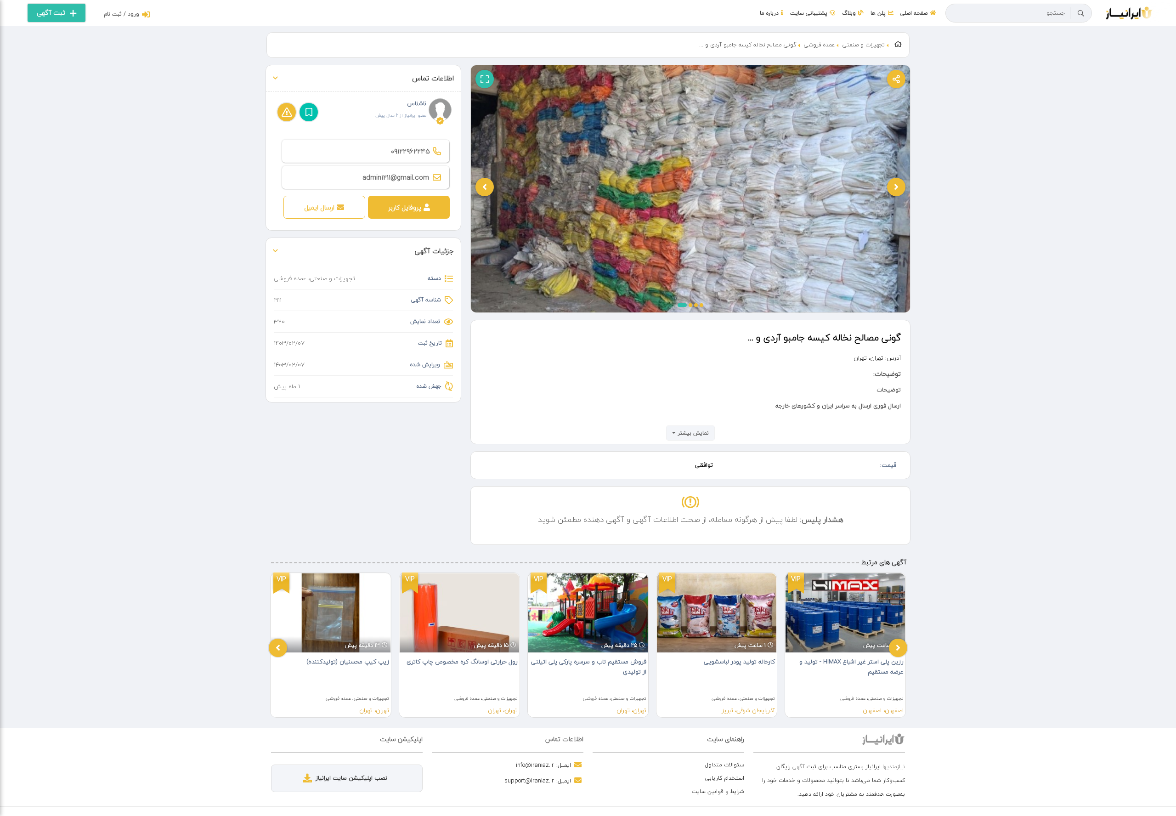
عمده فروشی (819, 45)
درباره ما (769, 13)
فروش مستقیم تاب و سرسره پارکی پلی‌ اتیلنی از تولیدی (588, 667)
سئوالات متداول (724, 765)
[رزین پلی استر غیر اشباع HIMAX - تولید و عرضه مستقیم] (845, 613)
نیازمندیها (893, 766)
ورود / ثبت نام (121, 14)
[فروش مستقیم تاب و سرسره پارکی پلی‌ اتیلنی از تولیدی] (588, 613)
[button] (682, 305)
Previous (278, 648)
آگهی (798, 766)
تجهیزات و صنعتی (863, 45)
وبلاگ (849, 13)
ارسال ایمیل (319, 207)
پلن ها (878, 13)
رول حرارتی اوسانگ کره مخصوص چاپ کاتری (462, 662)
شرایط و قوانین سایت (718, 791)
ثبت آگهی (51, 12)
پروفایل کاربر (404, 207)
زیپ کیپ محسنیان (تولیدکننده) (347, 662)
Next (898, 648)
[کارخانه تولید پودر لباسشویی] (716, 613)
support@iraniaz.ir (529, 781)
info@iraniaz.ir (535, 765)
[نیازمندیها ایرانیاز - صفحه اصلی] (1129, 12)
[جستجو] (1080, 13)
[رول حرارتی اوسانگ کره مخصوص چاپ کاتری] (459, 613)
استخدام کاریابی (724, 778)
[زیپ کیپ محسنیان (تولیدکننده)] (331, 613)
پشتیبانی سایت (808, 13)
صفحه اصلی (913, 13)
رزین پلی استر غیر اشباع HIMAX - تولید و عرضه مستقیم (851, 667)
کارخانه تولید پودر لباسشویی (739, 662)
